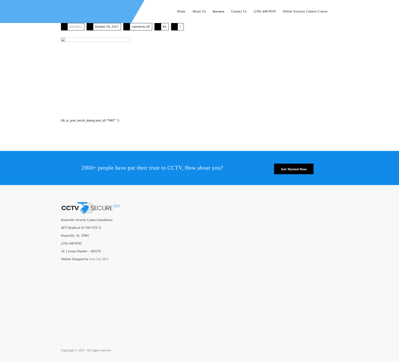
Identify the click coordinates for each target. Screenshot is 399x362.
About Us (199, 11)
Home (181, 11)
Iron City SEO (98, 259)
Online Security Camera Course (305, 11)
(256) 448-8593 (265, 11)
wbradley (75, 26)
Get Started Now (294, 169)
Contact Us (239, 11)
